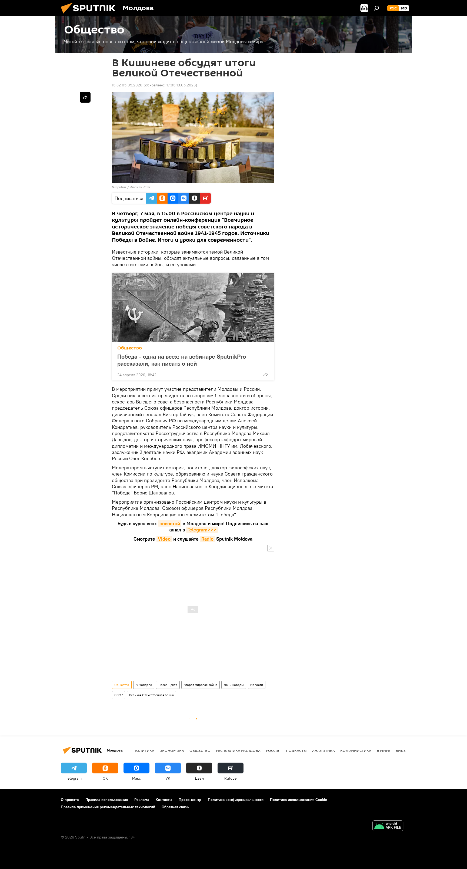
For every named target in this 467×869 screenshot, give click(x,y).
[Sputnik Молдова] (90, 14)
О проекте (70, 799)
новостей (169, 523)
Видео (402, 750)
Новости (256, 685)
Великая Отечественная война (151, 695)
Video (164, 539)
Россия (273, 750)
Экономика (172, 750)
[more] (265, 374)
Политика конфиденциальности (235, 799)
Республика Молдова (238, 750)
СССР (118, 695)
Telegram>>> (202, 530)
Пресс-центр (167, 685)
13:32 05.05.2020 (127, 85)
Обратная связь (175, 806)
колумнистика (355, 750)
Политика (144, 750)
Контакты (164, 799)
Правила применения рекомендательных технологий (108, 806)
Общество (129, 348)
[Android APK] (387, 826)
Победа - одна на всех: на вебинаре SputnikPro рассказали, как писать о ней (181, 360)
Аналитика (323, 750)
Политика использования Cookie (298, 799)
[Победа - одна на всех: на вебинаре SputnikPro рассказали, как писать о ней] (193, 307)
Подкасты (296, 750)
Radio (207, 539)
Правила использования (106, 799)
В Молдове (144, 685)
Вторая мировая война (200, 685)
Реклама (141, 799)
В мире (383, 750)
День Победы (234, 685)
